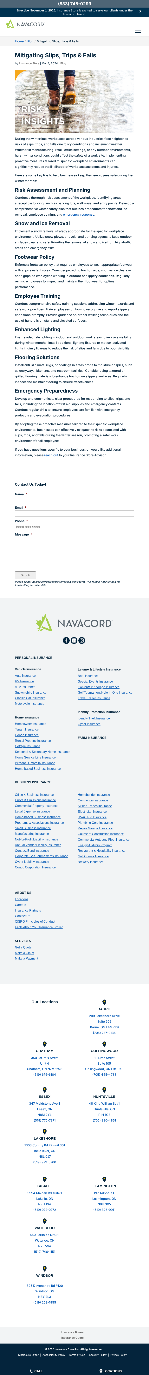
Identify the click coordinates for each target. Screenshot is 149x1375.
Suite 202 (104, 1021)
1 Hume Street (104, 1058)
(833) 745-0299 (74, 3)
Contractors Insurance (93, 800)
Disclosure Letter (28, 1354)
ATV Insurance (25, 687)
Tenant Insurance (27, 729)
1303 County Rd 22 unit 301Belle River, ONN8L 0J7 (44, 1150)
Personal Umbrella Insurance (35, 763)
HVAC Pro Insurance (92, 817)
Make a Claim (24, 953)
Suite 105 (104, 1063)
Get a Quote (23, 947)
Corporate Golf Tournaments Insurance (41, 856)
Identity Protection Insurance (99, 712)
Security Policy (98, 1354)
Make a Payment (26, 958)
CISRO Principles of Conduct (35, 921)
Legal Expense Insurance (32, 811)
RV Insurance (24, 681)
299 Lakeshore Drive (104, 1016)
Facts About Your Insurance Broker (39, 927)
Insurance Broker (72, 1332)
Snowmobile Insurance (31, 692)
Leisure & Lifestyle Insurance (99, 669)
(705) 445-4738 (104, 1074)
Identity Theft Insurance (94, 718)
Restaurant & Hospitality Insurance (102, 850)
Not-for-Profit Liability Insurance (36, 839)
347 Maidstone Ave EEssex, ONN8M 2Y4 (44, 1109)
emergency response (78, 214)
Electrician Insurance (92, 811)
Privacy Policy (118, 1354)
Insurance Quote (72, 1337)
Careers (20, 905)
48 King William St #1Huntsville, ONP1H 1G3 (104, 1109)
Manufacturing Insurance (32, 833)
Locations (21, 899)
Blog (63, 63)
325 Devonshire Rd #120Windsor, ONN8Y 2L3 (45, 1291)
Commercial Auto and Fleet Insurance (104, 839)
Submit (25, 575)
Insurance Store (29, 63)
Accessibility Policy (53, 1354)
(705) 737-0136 (104, 1033)
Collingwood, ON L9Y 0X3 (104, 1069)
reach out (51, 455)
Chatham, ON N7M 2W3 (44, 1069)
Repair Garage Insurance (95, 828)
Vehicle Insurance (28, 669)
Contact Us (22, 916)
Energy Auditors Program (95, 845)
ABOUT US (23, 892)
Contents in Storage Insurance (99, 687)
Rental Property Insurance (33, 740)
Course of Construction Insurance (101, 834)
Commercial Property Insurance (36, 805)
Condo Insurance (27, 735)
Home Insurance (27, 717)
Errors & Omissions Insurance (35, 800)
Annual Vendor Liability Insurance (38, 845)
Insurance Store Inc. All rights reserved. (79, 1349)
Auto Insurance (25, 675)
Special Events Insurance (95, 681)
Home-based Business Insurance (38, 768)
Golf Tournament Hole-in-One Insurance (105, 692)
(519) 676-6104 (44, 1074)
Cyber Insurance (89, 724)
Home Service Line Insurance (35, 757)
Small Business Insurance (33, 828)
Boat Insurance (88, 675)
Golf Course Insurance (93, 856)
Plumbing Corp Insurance (95, 822)
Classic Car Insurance (30, 698)
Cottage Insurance (27, 746)
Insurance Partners (28, 910)
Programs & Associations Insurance (39, 822)
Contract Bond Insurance (32, 850)
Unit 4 (44, 1063)
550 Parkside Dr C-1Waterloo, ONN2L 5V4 (44, 1240)
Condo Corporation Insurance (35, 867)
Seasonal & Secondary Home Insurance (42, 751)
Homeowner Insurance (30, 723)
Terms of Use (77, 1354)
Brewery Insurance (91, 862)
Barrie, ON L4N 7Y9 (104, 1027)
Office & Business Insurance (34, 794)
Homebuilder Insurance (94, 794)
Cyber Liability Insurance (32, 861)
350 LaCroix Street (44, 1058)
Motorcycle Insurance (29, 703)
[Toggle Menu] (138, 32)
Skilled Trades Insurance (95, 806)
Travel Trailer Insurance (94, 698)
